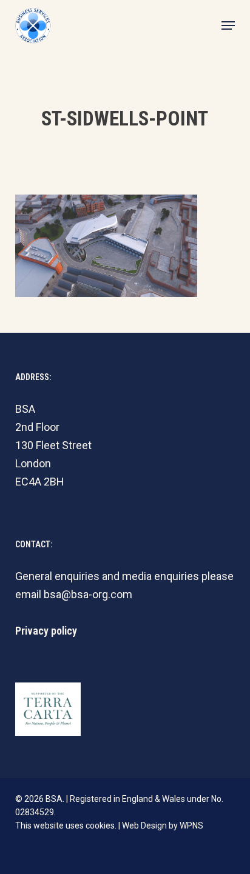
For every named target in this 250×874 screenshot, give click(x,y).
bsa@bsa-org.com (88, 594)
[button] (228, 25)
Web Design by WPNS (162, 825)
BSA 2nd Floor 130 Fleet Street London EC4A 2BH (53, 445)
